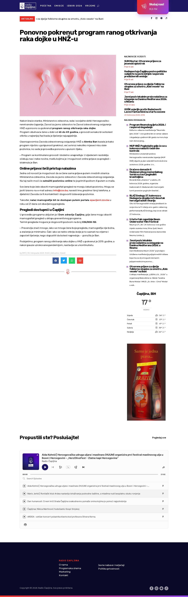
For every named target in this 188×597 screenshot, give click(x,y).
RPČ (24, 253)
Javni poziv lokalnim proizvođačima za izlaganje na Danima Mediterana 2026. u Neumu (145, 99)
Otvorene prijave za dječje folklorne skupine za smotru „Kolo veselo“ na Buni (144, 87)
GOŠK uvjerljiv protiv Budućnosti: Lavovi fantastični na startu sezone (144, 110)
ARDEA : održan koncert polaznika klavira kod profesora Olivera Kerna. (61, 516)
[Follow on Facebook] (151, 18)
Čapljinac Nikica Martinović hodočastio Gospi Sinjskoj (53, 509)
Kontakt (63, 575)
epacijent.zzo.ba (99, 200)
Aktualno (55, 253)
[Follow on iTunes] (166, 18)
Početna (45, 6)
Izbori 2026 (74, 6)
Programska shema (70, 568)
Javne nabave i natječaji (111, 565)
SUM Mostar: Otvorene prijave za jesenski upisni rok (142, 62)
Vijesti (63, 253)
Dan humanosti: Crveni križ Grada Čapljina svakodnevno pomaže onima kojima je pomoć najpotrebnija (76, 501)
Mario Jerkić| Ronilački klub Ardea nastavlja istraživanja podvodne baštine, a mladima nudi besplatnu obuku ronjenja (83, 493)
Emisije (59, 6)
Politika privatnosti (108, 568)
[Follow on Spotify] (161, 18)
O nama (63, 564)
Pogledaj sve (159, 437)
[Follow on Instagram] (156, 18)
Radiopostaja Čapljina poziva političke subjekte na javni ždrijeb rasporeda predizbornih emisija (145, 74)
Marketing (64, 571)
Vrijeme (90, 6)
